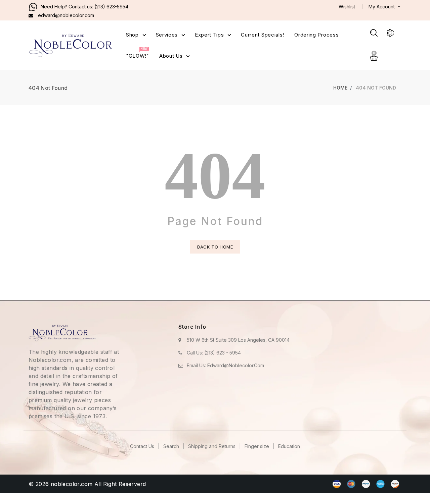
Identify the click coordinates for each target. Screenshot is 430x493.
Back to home (215, 247)
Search (171, 446)
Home (340, 88)
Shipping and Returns (212, 446)
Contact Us (143, 446)
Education (289, 446)
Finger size (257, 446)
